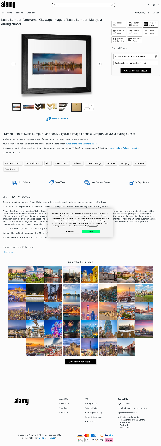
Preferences (70, 231)
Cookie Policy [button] (100, 223)
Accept (91, 231)
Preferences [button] (93, 226)
